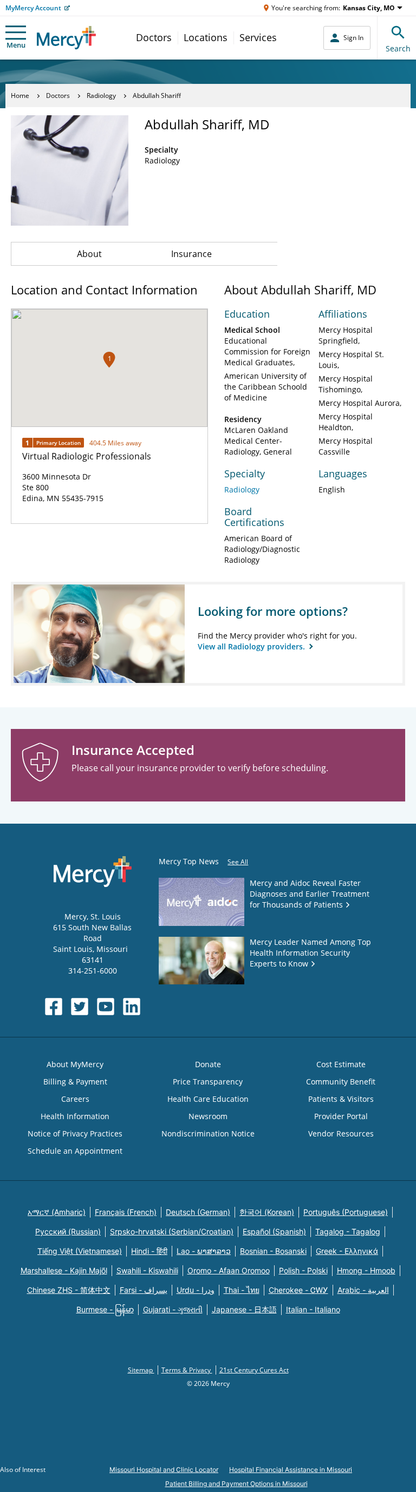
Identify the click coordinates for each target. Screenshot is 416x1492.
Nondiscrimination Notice (208, 1133)
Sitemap (141, 1370)
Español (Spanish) (274, 1231)
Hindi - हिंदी (149, 1251)
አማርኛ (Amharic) (57, 1212)
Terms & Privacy (186, 1370)
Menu (15, 45)
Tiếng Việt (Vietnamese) (79, 1251)
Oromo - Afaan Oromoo (228, 1270)
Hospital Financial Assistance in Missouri (290, 1469)
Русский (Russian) (68, 1231)
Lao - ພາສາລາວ (204, 1251)
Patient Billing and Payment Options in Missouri (236, 1484)
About (89, 254)
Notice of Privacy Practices (75, 1133)
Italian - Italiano (313, 1309)
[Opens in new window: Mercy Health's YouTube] (105, 1006)
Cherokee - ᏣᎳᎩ (298, 1289)
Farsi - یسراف (143, 1289)
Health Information (75, 1116)
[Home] (66, 37)
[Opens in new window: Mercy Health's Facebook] (53, 1006)
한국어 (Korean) (266, 1212)
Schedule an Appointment (75, 1151)
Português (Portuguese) (345, 1212)
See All (237, 861)
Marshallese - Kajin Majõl (64, 1270)
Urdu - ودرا (195, 1289)
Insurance (191, 254)
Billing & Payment (75, 1081)
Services (258, 37)
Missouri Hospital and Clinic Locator (163, 1469)
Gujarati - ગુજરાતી (173, 1309)
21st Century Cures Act (254, 1370)
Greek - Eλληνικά (347, 1251)
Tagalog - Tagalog (347, 1231)
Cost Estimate (341, 1064)
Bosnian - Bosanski (273, 1251)
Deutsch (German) (198, 1212)
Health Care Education (208, 1099)
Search (398, 48)
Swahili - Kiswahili (147, 1270)
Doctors (154, 37)
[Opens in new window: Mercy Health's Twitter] (79, 1006)
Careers (75, 1099)
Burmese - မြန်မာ (105, 1309)
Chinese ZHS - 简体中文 (68, 1289)
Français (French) (126, 1212)
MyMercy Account (33, 7)
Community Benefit (340, 1081)
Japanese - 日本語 (244, 1309)
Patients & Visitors (341, 1099)
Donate (208, 1064)
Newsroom (207, 1116)
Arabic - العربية (363, 1289)
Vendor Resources (341, 1133)
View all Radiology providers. (252, 646)
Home (20, 95)
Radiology (101, 95)
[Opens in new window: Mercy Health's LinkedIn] (131, 1006)
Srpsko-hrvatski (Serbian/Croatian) (171, 1231)
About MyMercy (75, 1064)
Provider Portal (341, 1116)
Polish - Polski (303, 1270)
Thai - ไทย (241, 1289)
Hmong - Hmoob (366, 1270)
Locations (205, 37)
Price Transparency (208, 1081)
